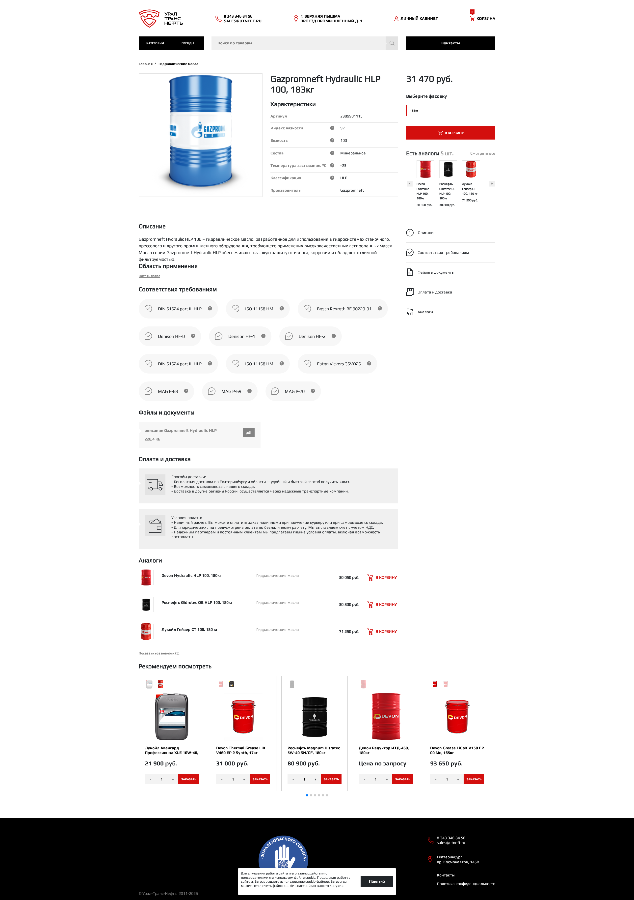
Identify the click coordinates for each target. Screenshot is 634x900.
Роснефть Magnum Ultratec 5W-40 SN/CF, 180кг (314, 750)
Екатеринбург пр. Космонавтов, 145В (458, 859)
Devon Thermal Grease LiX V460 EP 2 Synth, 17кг (240, 750)
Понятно (377, 881)
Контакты (450, 43)
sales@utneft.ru (243, 21)
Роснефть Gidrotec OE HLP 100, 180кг (197, 602)
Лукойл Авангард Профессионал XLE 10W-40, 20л (171, 750)
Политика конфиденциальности (466, 883)
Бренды (188, 43)
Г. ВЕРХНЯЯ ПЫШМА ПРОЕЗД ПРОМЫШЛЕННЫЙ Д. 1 (331, 18)
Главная (146, 64)
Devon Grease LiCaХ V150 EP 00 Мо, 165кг (457, 750)
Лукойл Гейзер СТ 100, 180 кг (469, 188)
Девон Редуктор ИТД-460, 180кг (384, 750)
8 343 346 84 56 (238, 16)
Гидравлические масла (178, 64)
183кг (414, 110)
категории (155, 43)
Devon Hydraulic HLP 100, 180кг (191, 575)
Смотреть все (482, 153)
